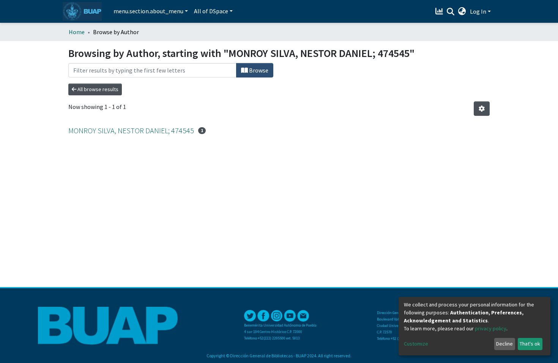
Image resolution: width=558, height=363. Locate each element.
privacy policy (490, 328)
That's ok (530, 343)
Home (77, 32)
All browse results (97, 89)
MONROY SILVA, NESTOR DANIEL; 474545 (131, 130)
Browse (258, 70)
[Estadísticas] (440, 11)
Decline (504, 343)
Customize (416, 343)
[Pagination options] (482, 108)
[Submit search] (451, 12)
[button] (462, 11)
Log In (478, 11)
